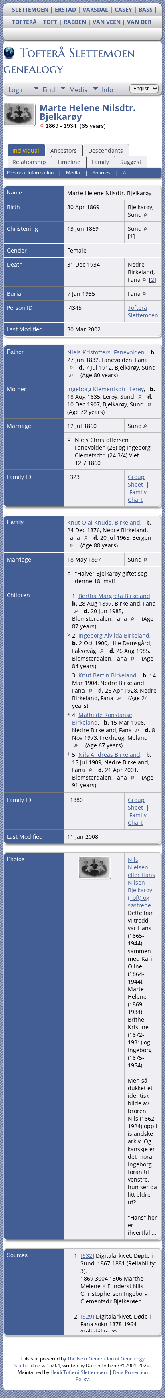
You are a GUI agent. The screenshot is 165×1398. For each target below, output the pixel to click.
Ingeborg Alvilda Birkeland (113, 635)
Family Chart (137, 495)
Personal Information (30, 172)
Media (78, 89)
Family (100, 162)
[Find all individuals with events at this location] (145, 214)
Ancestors (63, 150)
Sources (102, 172)
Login (16, 89)
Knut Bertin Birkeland (107, 675)
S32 (87, 1255)
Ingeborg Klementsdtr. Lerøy (105, 389)
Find (48, 89)
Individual (25, 150)
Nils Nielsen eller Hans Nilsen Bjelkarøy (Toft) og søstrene (141, 882)
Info (107, 89)
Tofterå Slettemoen (143, 311)
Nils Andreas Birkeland (109, 754)
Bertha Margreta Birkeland (114, 596)
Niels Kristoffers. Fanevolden (106, 352)
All (126, 172)
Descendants (105, 150)
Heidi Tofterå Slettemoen (78, 1372)
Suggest (130, 162)
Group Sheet (136, 480)
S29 (87, 1316)
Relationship (29, 162)
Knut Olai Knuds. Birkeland (103, 522)
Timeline (68, 162)
